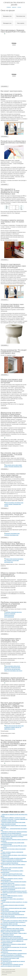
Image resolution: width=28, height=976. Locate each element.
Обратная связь (4, 974)
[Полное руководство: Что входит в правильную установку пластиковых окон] (14, 365)
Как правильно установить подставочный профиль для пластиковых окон (11, 96)
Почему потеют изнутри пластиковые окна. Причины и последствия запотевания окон (13, 543)
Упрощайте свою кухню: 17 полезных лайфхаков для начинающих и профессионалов (14, 820)
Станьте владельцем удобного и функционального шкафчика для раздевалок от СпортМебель (14, 954)
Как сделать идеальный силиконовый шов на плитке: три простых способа (12, 915)
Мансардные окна (7, 16)
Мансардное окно (7, 23)
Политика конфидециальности (7, 972)
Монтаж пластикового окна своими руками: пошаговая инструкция (11, 381)
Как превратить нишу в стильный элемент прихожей (14, 835)
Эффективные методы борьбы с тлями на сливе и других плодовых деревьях (14, 933)
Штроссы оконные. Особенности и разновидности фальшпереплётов (14, 574)
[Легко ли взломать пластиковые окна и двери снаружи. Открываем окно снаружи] (14, 504)
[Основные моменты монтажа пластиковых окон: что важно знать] (14, 249)
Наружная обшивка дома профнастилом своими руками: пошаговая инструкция (13, 823)
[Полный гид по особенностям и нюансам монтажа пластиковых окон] (14, 152)
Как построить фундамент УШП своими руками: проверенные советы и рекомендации (13, 912)
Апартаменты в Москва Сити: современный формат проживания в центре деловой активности (14, 832)
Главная (9, 7)
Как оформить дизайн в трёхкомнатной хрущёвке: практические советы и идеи (13, 882)
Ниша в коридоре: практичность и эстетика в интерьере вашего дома (12, 837)
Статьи (19, 7)
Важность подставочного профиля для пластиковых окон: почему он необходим (13, 266)
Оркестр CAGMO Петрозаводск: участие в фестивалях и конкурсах (12, 896)
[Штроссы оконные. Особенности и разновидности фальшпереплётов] (14, 577)
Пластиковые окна (20, 16)
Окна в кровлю (20, 23)
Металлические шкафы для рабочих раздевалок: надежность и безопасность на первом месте (13, 859)
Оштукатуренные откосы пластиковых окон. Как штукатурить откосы (11, 640)
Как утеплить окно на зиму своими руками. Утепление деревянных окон (11, 454)
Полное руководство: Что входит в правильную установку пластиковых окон (14, 351)
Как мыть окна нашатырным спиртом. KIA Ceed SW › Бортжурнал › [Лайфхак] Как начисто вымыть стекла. (12, 705)
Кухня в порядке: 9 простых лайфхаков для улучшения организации (12, 941)
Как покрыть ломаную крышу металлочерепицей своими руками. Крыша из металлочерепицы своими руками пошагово (14, 780)
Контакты (3, 971)
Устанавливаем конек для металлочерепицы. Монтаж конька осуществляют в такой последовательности (12, 958)
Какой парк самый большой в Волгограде (12, 874)
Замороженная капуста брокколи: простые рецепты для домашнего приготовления (12, 965)
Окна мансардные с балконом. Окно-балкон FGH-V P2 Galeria (13, 31)
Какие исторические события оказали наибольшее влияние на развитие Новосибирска (14, 862)
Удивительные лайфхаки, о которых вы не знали (13, 817)
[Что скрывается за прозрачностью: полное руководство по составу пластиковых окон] (14, 207)
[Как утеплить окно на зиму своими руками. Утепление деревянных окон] (14, 465)
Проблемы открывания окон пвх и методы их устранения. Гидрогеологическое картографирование (13, 604)
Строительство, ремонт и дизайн (14, 3)
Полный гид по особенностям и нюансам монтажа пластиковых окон (13, 142)
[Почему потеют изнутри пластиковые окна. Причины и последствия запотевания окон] (14, 560)
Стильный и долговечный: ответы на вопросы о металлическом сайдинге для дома (13, 923)
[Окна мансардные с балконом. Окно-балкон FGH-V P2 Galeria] (14, 33)
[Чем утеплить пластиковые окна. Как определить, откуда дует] (14, 534)
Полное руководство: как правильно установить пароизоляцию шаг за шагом (13, 885)
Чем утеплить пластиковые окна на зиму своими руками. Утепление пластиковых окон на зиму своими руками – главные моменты (13, 743)
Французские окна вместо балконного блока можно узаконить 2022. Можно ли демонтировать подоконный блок (14, 415)
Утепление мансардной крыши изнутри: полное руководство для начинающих (13, 888)
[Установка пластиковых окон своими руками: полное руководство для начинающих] (14, 334)
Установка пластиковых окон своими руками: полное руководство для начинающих (12, 306)
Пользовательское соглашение (10, 971)
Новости (14, 7)
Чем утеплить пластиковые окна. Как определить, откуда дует (14, 513)
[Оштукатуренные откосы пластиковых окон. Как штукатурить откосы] (14, 668)
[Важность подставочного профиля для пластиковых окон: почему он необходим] (14, 291)
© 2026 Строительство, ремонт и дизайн (8, 969)
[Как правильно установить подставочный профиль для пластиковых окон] (14, 128)
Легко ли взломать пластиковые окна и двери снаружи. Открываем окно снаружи (13, 475)
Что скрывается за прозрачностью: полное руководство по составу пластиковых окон (10, 191)
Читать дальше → (4, 86)
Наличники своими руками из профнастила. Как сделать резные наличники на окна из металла (14, 679)
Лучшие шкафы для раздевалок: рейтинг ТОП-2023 (14, 920)
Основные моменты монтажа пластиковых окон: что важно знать (12, 221)
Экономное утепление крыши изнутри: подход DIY (14, 891)
